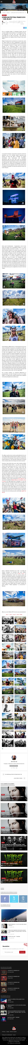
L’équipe (7, 1031)
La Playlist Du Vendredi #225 (13, 976)
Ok (8, 1043)
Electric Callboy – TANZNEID (14, 936)
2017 (23, 573)
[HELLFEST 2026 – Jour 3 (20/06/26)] (14, 876)
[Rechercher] (26, 1)
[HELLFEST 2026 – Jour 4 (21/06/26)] (14, 859)
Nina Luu (4, 865)
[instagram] (17, 768)
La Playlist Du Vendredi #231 (13, 988)
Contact (14, 1034)
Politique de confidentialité (7, 1034)
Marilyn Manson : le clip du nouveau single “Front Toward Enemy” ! (12, 813)
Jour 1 (7, 614)
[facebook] (13, 768)
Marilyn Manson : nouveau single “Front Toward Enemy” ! (11, 830)
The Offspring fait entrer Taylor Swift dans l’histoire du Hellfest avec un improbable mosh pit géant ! (13, 846)
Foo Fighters (21, 479)
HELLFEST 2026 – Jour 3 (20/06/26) (9, 880)
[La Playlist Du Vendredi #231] (4, 990)
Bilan (21, 614)
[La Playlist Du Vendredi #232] (4, 984)
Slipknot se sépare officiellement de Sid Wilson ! (13, 920)
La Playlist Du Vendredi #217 (13, 970)
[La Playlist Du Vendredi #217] (4, 972)
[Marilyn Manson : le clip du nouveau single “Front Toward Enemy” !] (14, 810)
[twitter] (15, 768)
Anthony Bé (3, 23)
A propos (3, 1031)
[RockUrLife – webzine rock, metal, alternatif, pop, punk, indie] (14, 1028)
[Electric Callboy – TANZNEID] (4, 938)
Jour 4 (18, 614)
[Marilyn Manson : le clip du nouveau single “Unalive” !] (14, 794)
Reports (4, 15)
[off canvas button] (1, 1)
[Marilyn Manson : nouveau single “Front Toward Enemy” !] (14, 827)
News (3, 794)
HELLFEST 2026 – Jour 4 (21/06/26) (9, 863)
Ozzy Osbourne (21, 478)
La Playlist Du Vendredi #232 (13, 982)
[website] (11, 768)
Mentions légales (13, 1031)
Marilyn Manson (15, 479)
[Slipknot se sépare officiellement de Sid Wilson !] (14, 915)
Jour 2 (10, 614)
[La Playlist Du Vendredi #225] (4, 978)
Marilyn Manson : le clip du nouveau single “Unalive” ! (12, 797)
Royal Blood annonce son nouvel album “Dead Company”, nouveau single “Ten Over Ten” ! (17, 931)
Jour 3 (14, 614)
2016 (19, 573)
